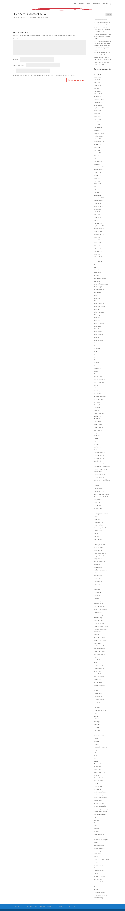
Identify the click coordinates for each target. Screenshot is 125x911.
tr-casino (96, 775)
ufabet (96, 783)
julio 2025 (97, 113)
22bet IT (96, 351)
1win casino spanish (100, 278)
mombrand (97, 578)
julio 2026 (97, 80)
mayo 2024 (97, 153)
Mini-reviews (98, 575)
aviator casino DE (99, 379)
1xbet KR (96, 329)
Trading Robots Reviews (101, 778)
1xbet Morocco (98, 334)
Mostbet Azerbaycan (100, 609)
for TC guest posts (99, 522)
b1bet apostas (98, 399)
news (95, 663)
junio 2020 (97, 240)
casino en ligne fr (99, 452)
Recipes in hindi (99, 736)
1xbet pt (96, 337)
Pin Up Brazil (98, 693)
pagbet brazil (98, 679)
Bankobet (97, 408)
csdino (96, 511)
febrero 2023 (98, 192)
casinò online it (98, 461)
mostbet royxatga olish (101, 629)
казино (96, 831)
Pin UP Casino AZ (99, 699)
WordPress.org (98, 898)
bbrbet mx (97, 416)
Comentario (16, 39)
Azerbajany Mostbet (100, 396)
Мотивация (97, 854)
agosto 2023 (97, 175)
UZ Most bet (97, 789)
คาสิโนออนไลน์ (98, 882)
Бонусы (96, 820)
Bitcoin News (98, 424)
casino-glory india (99, 474)
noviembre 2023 (99, 170)
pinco (95, 705)
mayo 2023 (97, 184)
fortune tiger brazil (100, 528)
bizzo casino (98, 430)
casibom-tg (97, 447)
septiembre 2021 (99, 226)
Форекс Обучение (99, 876)
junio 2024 (97, 150)
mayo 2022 (97, 217)
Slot (95, 753)
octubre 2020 (98, 231)
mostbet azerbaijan (100, 606)
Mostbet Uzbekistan (100, 640)
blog (95, 433)
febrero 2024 (98, 161)
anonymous (97, 368)
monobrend (97, 589)
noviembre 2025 (99, 102)
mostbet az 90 (98, 604)
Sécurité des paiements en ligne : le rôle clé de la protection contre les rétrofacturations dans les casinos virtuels (102, 27)
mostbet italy (98, 618)
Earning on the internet (101, 514)
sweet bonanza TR (99, 772)
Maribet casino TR (99, 561)
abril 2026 (97, 88)
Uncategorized (34, 17)
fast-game (97, 519)
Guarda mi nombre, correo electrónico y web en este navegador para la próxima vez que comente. (45, 75)
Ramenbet (97, 730)
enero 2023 (97, 195)
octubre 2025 (98, 105)
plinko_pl (97, 722)
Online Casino (98, 665)
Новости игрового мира (101, 859)
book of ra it (97, 438)
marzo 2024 (97, 158)
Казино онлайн (99, 834)
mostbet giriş (98, 612)
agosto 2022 (97, 209)
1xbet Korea (97, 326)
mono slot (97, 584)
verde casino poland (100, 795)
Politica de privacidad (23, 906)
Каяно (96, 842)
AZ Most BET (98, 393)
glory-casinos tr (98, 539)
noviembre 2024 (99, 136)
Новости (96, 856)
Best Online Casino (100, 419)
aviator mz (97, 388)
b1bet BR (97, 402)
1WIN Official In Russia (101, 284)
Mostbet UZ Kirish (99, 637)
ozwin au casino (99, 677)
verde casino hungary (100, 792)
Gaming (96, 536)
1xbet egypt (97, 315)
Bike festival (97, 422)
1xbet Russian (98, 340)
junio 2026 (97, 82)
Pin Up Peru (97, 702)
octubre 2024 (98, 139)
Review (96, 738)
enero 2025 (97, 130)
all (95, 365)
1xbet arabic (98, 301)
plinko (96, 713)
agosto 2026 (97, 77)
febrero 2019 (98, 257)
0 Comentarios (44, 17)
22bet (96, 346)
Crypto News (98, 508)
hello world (97, 542)
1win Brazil (97, 275)
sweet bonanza (98, 769)
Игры (95, 826)
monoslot (97, 595)
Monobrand (97, 587)
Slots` (96, 758)
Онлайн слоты (98, 865)
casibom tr (97, 444)
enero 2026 (97, 97)
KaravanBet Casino (100, 553)
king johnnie (98, 559)
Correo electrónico (19, 65)
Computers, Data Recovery (102, 494)
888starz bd (97, 363)
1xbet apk (97, 298)
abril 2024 (97, 155)
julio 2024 (97, 147)
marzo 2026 (97, 91)
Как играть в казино (100, 837)
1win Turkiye (98, 287)
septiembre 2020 (99, 234)
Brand (96, 441)
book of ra (97, 436)
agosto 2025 (97, 111)
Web (14, 71)
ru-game (96, 750)
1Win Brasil (97, 273)
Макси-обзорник (99, 848)
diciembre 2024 (99, 133)
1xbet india (97, 320)
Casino (96, 450)
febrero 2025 (98, 127)
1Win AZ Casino (99, 270)
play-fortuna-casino (100, 710)
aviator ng (97, 391)
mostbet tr (97, 632)
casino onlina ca (99, 455)
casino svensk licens (100, 464)
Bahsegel (97, 405)
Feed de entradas (99, 892)
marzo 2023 (97, 189)
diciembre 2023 (99, 167)
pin (95, 688)
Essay (95, 516)
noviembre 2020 (99, 229)
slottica (96, 761)
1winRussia (97, 292)
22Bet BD (97, 348)
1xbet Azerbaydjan (100, 306)
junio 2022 (97, 215)
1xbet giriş (97, 318)
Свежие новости (99, 870)
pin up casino (98, 696)
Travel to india (98, 781)
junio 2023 (97, 181)
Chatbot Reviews (99, 491)
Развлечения (98, 868)
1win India (97, 281)
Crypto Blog (97, 505)
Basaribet (97, 410)
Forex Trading (98, 525)
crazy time (97, 502)
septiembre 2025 (99, 108)
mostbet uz (97, 634)
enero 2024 (97, 164)
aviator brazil (98, 377)
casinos (96, 483)
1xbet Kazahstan (99, 323)
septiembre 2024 (99, 141)
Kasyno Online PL (99, 556)
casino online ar (99, 458)
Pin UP (96, 691)
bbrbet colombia (99, 413)
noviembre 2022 (99, 200)
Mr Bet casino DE (99, 646)
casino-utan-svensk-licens (102, 480)
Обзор (96, 862)
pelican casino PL (99, 685)
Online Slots (97, 671)
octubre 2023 (98, 172)
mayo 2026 (97, 85)
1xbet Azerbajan (99, 303)
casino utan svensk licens (102, 466)
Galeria (88, 3)
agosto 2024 (97, 144)
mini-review (97, 573)
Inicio (75, 3)
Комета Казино (99, 845)
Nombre (16, 59)
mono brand (98, 581)
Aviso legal (40, 906)
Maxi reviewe (98, 567)
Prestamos (97, 724)
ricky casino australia (100, 747)
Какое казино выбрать (101, 840)
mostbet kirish (98, 620)
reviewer (96, 744)
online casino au (99, 668)
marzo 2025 (97, 125)
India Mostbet (98, 550)
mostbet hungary (99, 615)
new (95, 657)
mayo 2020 (97, 243)
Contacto (105, 3)
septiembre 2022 (99, 206)
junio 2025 (97, 116)
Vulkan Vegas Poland (100, 811)
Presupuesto (96, 3)
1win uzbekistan (99, 289)
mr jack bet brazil (99, 648)
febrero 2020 (98, 251)
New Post (97, 660)
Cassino (96, 486)
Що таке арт (98, 879)
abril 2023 (97, 186)
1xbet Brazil (97, 309)
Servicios (81, 3)
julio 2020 (97, 237)
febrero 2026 (98, 94)
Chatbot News (98, 488)
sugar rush (97, 767)
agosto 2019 (97, 254)
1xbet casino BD (99, 312)
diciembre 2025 (99, 99)
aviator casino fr (99, 382)
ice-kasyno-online (99, 545)
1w (95, 267)
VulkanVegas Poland (100, 814)
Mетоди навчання (100, 654)
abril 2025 (97, 122)
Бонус (96, 817)
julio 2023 (97, 178)
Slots (95, 755)
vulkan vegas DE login (100, 806)
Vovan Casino (98, 800)
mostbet (96, 598)
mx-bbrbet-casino (99, 651)
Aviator (96, 374)
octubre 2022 (98, 203)
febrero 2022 (98, 223)
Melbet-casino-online (100, 570)
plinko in (96, 716)
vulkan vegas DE (99, 803)
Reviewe (96, 741)
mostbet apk (98, 601)
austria (96, 371)
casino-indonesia (99, 477)
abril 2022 (97, 220)
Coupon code (98, 500)
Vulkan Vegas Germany (101, 809)
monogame (97, 592)
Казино (96, 828)
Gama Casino (98, 531)
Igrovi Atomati (98, 547)
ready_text (97, 733)
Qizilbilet (97, 727)
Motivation (97, 643)
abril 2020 (97, 245)
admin (17, 17)
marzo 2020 (97, 248)
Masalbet (97, 564)
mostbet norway (99, 623)
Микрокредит (98, 851)
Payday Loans (98, 682)
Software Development (101, 764)
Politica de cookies (56, 906)
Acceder (96, 889)
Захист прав (98, 823)
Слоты (96, 873)
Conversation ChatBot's (101, 497)
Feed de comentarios (100, 895)
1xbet (95, 295)
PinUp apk (97, 708)
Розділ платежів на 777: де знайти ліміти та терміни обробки (102, 36)
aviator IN (97, 385)
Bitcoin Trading (98, 427)
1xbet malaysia (98, 332)
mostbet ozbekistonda (101, 626)
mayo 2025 (97, 119)
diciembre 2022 (99, 198)
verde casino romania (100, 797)
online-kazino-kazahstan (101, 674)
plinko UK (97, 719)
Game (96, 533)
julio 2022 (97, 212)
